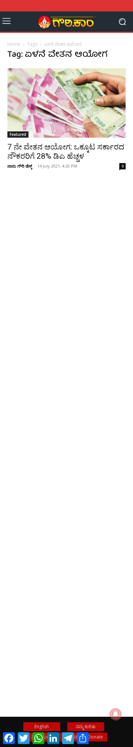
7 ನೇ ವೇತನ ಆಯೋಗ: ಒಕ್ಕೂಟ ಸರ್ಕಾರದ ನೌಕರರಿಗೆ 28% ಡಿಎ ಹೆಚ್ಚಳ (66, 151)
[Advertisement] (66, 279)
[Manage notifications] (116, 714)
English (41, 726)
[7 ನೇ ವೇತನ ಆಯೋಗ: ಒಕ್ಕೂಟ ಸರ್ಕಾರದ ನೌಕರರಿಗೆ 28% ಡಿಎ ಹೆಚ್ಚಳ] (66, 103)
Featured (18, 134)
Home (13, 44)
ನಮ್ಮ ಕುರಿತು (86, 726)
